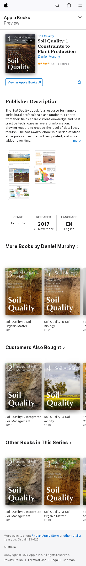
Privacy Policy (13, 560)
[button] (57, 5)
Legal (55, 560)
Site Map (69, 560)
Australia (10, 547)
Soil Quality (46, 36)
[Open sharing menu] (79, 82)
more (77, 140)
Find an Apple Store (45, 535)
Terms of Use (37, 560)
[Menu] (80, 5)
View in (23, 82)
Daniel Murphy (49, 56)
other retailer (72, 535)
